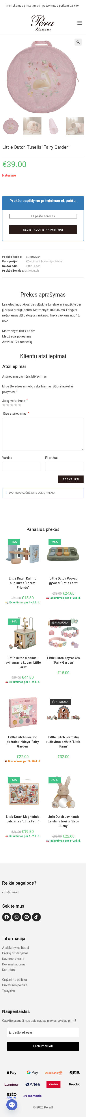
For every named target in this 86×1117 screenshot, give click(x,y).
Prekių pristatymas (15, 953)
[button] (78, 42)
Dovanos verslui (13, 959)
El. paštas (51, 458)
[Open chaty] (11, 1103)
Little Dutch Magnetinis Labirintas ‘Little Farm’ (22, 819)
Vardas (7, 458)
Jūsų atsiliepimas (15, 413)
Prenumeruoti (43, 1046)
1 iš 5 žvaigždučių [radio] (3, 405)
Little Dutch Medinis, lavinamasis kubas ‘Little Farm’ (23, 662)
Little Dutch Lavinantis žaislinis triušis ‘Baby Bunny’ (63, 821)
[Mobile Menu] (79, 23)
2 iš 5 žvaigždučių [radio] (7, 405)
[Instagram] (16, 917)
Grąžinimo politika (14, 979)
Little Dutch (33, 266)
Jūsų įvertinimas (15, 400)
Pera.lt (48, 1107)
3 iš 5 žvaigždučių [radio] (11, 405)
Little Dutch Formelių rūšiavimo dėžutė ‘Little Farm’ (63, 741)
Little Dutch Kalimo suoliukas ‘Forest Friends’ (22, 583)
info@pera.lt (10, 892)
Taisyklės (8, 991)
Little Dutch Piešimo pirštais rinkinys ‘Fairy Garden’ (23, 741)
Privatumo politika (14, 985)
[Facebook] (6, 917)
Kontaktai (8, 970)
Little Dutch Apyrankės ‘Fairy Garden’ (63, 660)
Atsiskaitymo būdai (15, 947)
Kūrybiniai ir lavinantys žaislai (44, 261)
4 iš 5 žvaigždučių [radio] (15, 405)
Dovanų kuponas (13, 964)
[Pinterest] (26, 917)
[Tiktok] (36, 917)
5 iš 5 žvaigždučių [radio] (19, 405)
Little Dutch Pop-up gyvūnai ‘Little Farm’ (63, 581)
